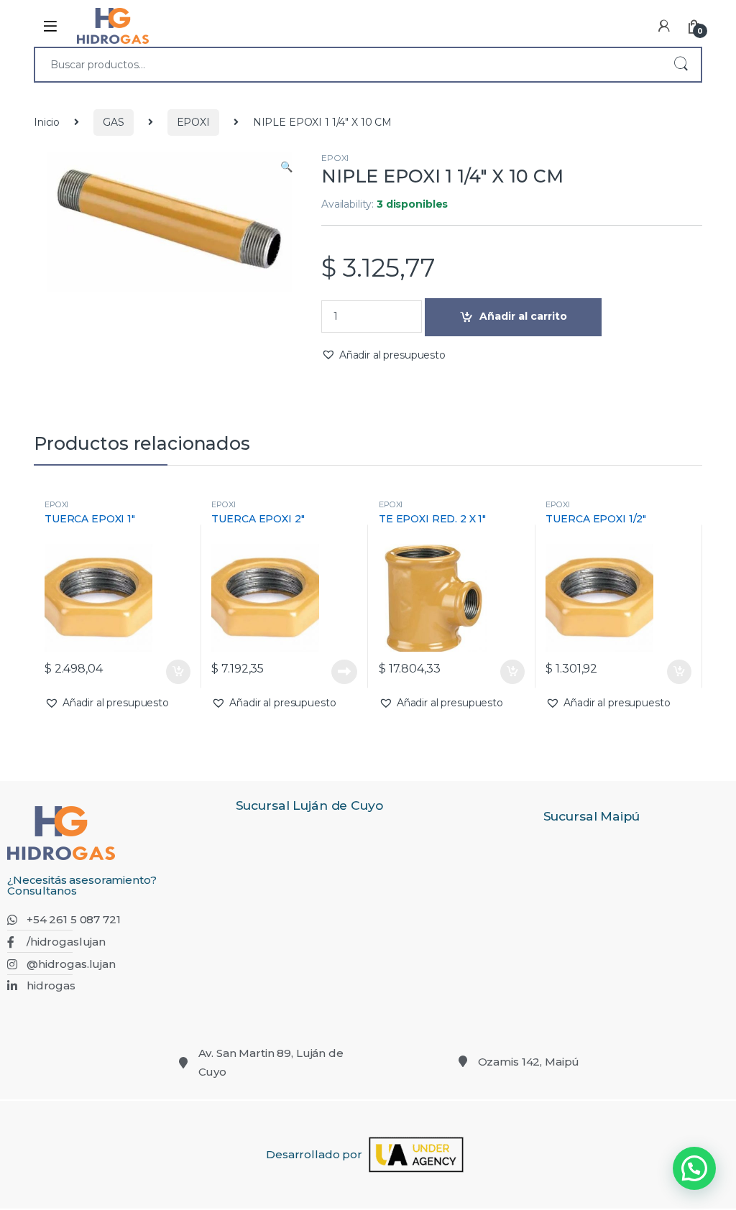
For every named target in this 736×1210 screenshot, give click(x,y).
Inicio (47, 122)
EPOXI (193, 122)
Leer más (344, 672)
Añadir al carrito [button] (174, 672)
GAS (113, 122)
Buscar (681, 64)
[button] (286, 167)
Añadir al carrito (523, 316)
